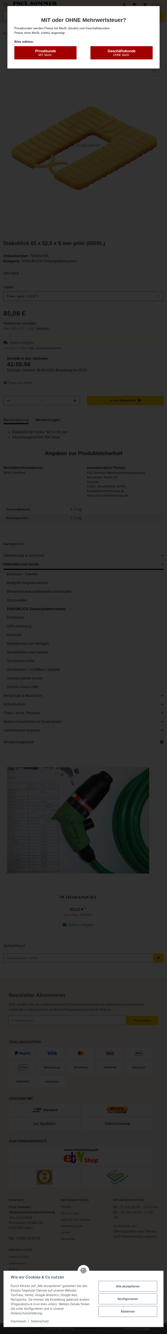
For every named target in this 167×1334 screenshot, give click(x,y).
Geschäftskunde (121, 53)
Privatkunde (45, 53)
